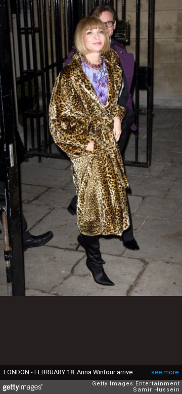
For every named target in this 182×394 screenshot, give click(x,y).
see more (164, 372)
